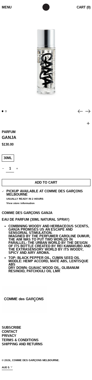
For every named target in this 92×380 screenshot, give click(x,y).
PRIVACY (9, 336)
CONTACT (9, 332)
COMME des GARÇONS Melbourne (35, 360)
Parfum (9, 132)
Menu (7, 7)
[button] (46, 60)
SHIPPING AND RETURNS (22, 344)
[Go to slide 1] (3, 111)
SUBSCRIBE (11, 327)
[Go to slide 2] (6, 111)
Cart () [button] (83, 7)
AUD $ (5, 367)
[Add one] (17, 169)
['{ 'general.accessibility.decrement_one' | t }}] (3, 169)
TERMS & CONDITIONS (20, 340)
